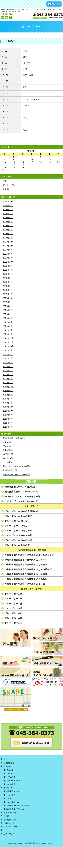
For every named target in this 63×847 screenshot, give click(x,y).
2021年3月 (8, 326)
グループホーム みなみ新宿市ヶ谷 (22, 511)
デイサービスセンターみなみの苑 (21, 501)
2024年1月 (8, 238)
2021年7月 (8, 310)
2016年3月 (8, 427)
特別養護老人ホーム (14, 791)
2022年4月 (8, 282)
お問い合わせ (9, 823)
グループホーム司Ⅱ (15, 613)
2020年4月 (8, 370)
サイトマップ (9, 834)
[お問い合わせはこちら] (31, 748)
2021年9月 (8, 302)
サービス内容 (9, 788)
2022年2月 (8, 286)
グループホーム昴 (13, 603)
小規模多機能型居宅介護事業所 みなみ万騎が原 (28, 569)
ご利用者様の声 (10, 820)
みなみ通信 (10, 784)
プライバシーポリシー (12, 827)
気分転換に (8, 442)
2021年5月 (8, 318)
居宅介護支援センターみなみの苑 (21, 491)
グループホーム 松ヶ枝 (16, 521)
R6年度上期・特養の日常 (14, 438)
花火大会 (7, 446)
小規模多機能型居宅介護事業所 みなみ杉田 (26, 579)
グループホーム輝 (13, 618)
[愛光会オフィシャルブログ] (47, 672)
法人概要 (9, 770)
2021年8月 (8, 306)
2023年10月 (8, 246)
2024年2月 (8, 234)
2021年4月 (8, 322)
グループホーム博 (13, 594)
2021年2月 (8, 330)
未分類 (6, 189)
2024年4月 (8, 226)
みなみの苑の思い (11, 813)
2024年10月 (8, 201)
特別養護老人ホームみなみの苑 (20, 487)
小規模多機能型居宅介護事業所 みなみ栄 (25, 584)
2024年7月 (8, 213)
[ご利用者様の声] (47, 648)
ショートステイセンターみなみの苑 (22, 496)
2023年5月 (8, 254)
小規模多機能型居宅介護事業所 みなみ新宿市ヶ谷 (29, 555)
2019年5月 (8, 391)
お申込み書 (10, 777)
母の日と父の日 (10, 470)
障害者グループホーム (31, 589)
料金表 (6, 816)
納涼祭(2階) (8, 454)
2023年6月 (8, 250)
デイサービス (9, 185)
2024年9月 (8, 205)
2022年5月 (8, 278)
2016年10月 (8, 411)
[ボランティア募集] (47, 634)
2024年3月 (8, 230)
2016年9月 (8, 415)
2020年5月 (8, 367)
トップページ (9, 759)
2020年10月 (8, 346)
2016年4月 (8, 423)
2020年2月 (8, 379)
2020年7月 (8, 358)
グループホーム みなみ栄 (17, 545)
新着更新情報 (9, 763)
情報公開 (9, 773)
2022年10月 (8, 262)
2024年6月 (8, 218)
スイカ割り (8, 462)
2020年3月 (8, 375)
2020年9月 (8, 350)
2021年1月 (8, 334)
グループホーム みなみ (16, 525)
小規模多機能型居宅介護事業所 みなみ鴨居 (26, 564)
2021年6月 (8, 314)
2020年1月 (8, 383)
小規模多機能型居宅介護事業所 (31, 550)
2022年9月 (8, 266)
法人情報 (7, 766)
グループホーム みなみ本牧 (18, 516)
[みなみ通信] (16, 672)
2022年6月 (8, 274)
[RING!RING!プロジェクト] (47, 682)
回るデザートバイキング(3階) (16, 474)
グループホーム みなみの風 (18, 535)
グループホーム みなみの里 (18, 530)
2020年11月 (8, 342)
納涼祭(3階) (8, 458)
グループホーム (31, 506)
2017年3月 (8, 399)
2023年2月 (8, 258)
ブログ (6, 830)
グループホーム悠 (13, 608)
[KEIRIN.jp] (16, 682)
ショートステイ (12, 795)
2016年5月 (8, 419)
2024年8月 (8, 210)
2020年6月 (8, 362)
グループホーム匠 (13, 598)
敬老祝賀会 (8, 450)
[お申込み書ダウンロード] (47, 661)
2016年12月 (8, 407)
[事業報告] (16, 661)
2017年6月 (8, 395)
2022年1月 (8, 290)
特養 (5, 181)
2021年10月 (8, 298)
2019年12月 (8, 387)
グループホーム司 (13, 623)
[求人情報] (16, 637)
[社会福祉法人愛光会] (16, 16)
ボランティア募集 (13, 781)
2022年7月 (8, 270)
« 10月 (3, 170)
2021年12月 (8, 294)
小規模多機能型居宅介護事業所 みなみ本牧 (26, 560)
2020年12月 (8, 338)
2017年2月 (8, 403)
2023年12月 (8, 242)
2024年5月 (8, 222)
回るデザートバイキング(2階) (16, 466)
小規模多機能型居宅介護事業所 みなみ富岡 (26, 574)
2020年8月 (8, 354)
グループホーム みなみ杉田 (18, 540)
